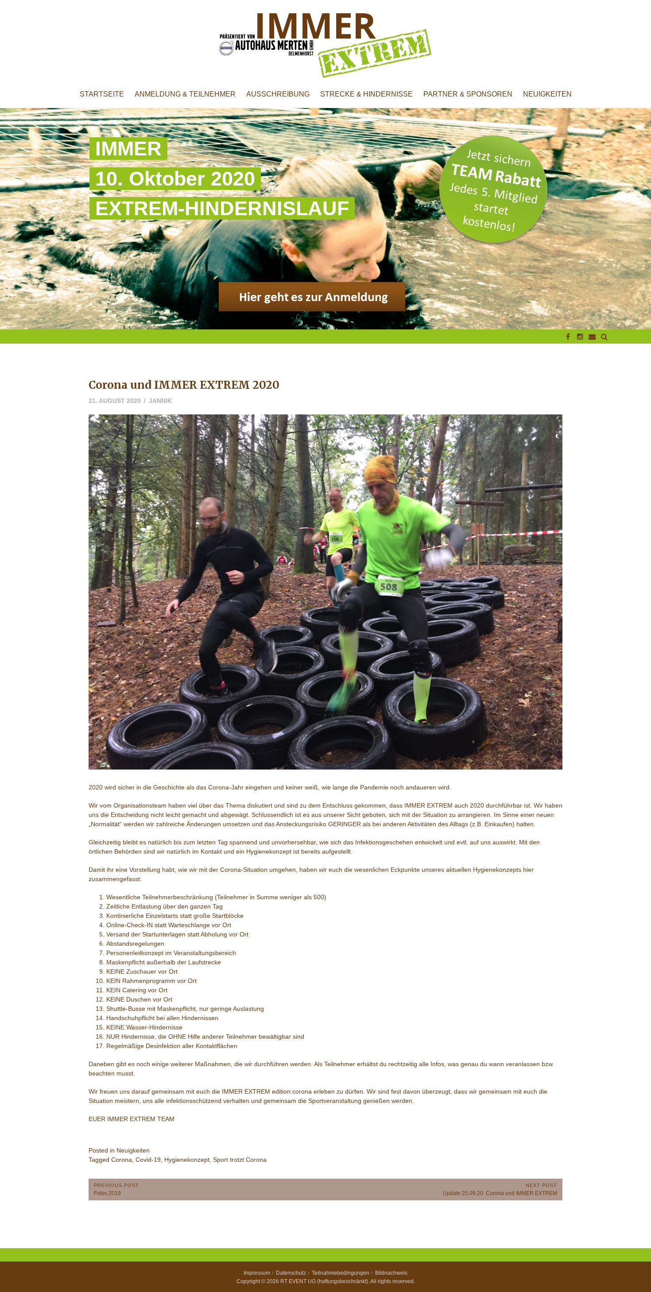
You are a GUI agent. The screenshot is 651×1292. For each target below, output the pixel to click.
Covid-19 (148, 1159)
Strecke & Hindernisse (366, 94)
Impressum (257, 1273)
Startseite (102, 94)
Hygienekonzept (186, 1159)
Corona (121, 1159)
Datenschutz (291, 1273)
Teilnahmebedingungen (340, 1273)
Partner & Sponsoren (467, 94)
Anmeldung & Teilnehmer (185, 94)
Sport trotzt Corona (240, 1159)
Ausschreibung (278, 94)
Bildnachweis (391, 1273)
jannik (160, 400)
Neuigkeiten (547, 94)
